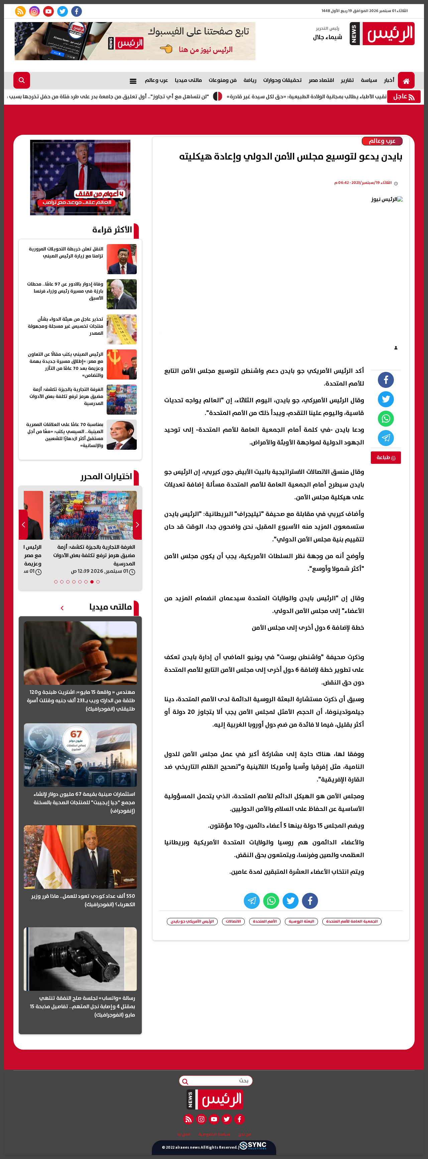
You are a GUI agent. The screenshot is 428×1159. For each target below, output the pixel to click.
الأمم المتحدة (265, 921)
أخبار (389, 80)
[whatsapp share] (386, 419)
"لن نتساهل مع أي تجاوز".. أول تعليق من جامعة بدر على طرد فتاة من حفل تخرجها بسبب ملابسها (128, 96)
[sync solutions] (252, 1148)
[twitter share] (386, 399)
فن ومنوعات (223, 80)
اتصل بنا (184, 1134)
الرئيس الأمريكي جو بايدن (192, 921)
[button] (98, 582)
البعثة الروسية (301, 921)
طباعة (384, 457)
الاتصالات (233, 921)
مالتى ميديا (188, 80)
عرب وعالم (156, 80)
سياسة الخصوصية (214, 1134)
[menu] (133, 80)
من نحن (244, 1134)
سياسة (369, 80)
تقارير (347, 80)
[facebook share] (386, 380)
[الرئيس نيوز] (381, 34)
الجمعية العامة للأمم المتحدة (352, 921)
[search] (21, 80)
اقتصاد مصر (321, 80)
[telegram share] (386, 438)
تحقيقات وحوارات (282, 80)
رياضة (249, 80)
